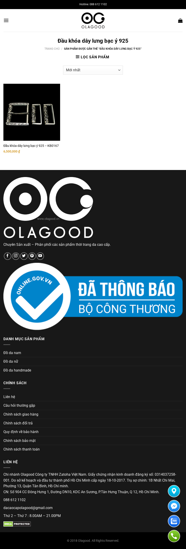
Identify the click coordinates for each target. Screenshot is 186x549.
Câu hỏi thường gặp (19, 405)
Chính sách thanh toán (21, 449)
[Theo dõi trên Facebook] (7, 256)
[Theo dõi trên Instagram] (16, 256)
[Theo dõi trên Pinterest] (32, 256)
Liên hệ (9, 397)
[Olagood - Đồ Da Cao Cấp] (93, 20)
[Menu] (6, 20)
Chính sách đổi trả (18, 423)
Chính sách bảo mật (19, 440)
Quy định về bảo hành (21, 432)
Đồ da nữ (10, 361)
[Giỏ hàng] (180, 20)
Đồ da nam (12, 353)
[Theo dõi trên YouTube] (40, 256)
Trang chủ (52, 48)
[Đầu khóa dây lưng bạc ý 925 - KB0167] (31, 112)
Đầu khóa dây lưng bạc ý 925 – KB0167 (31, 146)
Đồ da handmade (17, 370)
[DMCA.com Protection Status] (17, 524)
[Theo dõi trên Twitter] (24, 256)
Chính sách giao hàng (20, 414)
